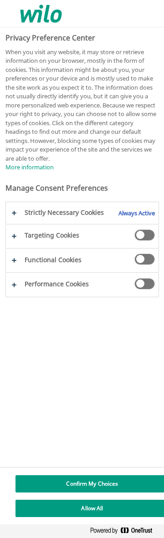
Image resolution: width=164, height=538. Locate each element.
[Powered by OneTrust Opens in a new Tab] (124, 532)
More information (29, 167)
